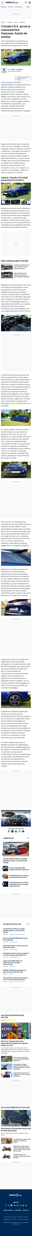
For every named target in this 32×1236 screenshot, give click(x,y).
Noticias (3, 7)
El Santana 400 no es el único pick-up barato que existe (15, 946)
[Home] (12, 2)
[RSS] (23, 1205)
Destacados (18, 7)
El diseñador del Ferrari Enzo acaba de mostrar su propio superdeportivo (16, 954)
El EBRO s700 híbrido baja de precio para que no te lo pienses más (15, 971)
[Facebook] (6, 1205)
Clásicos (12, 966)
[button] (3, 202)
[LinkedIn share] (16, 831)
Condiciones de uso (23, 1219)
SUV (14, 168)
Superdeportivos (15, 957)
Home (3, 22)
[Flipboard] (12, 1205)
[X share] (12, 831)
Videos (28, 7)
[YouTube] (20, 1205)
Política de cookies (22, 1217)
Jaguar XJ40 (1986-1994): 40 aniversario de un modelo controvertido (12, 962)
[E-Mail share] (23, 831)
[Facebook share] (9, 831)
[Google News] (14, 1205)
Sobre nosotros (8, 1210)
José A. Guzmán (16, 69)
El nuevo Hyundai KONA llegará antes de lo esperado (15, 939)
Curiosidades (14, 949)
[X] (9, 1205)
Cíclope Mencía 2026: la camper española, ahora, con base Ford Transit (14, 930)
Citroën (9, 22)
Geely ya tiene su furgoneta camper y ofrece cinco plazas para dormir (15, 978)
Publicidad (18, 1210)
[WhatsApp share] (19, 831)
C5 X (16, 22)
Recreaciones (14, 942)
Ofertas (11, 974)
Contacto (25, 1210)
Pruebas (10, 7)
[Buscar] (26, 2)
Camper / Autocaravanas (17, 934)
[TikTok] (26, 1205)
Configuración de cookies (10, 1219)
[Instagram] (17, 1205)
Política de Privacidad (10, 1217)
